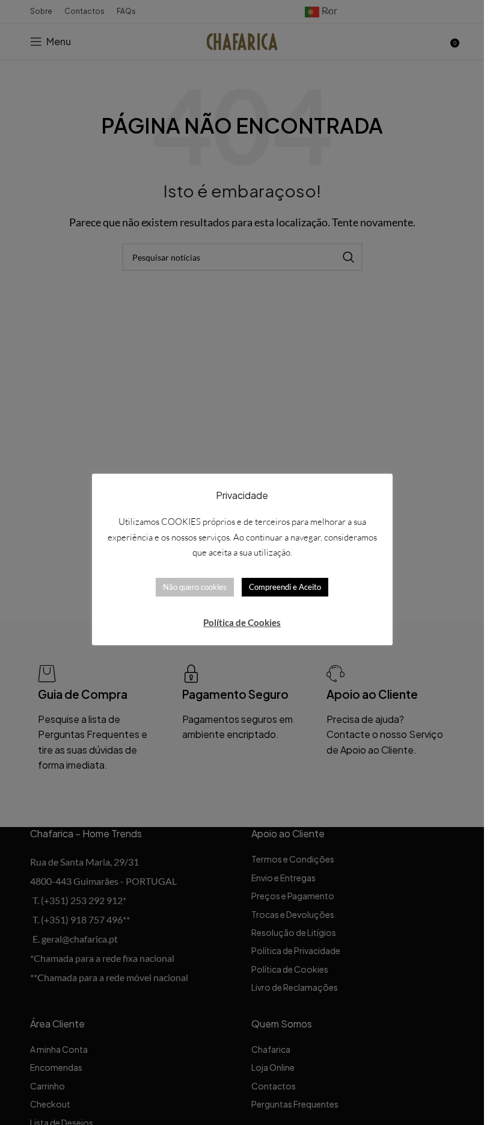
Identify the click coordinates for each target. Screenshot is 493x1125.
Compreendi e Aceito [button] (285, 587)
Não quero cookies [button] (195, 587)
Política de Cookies (242, 622)
